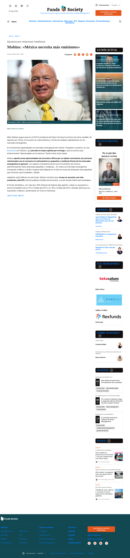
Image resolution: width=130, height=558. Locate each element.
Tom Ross (98, 226)
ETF (75, 21)
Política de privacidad (77, 553)
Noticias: (33, 21)
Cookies (91, 553)
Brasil (10, 196)
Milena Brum (99, 239)
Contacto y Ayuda (95, 539)
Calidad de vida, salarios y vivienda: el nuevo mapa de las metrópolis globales (105, 493)
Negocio (81, 21)
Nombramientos (45, 21)
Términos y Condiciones (58, 553)
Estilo (101, 440)
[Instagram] (15, 5)
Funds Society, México (17, 128)
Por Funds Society (104, 462)
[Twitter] (27, 5)
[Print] (87, 54)
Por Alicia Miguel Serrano (106, 479)
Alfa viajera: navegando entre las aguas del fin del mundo (104, 474)
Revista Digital (107, 141)
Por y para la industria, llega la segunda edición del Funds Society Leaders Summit (111, 401)
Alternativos (58, 21)
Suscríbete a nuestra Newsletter (108, 13)
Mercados (68, 21)
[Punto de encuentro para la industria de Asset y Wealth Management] (65, 10)
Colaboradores (108, 263)
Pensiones (90, 21)
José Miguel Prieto (101, 253)
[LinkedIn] (10, 5)
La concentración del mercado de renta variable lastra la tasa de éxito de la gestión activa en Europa (108, 122)
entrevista (11, 150)
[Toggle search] (120, 21)
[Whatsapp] (91, 54)
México (21, 196)
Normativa (69, 23)
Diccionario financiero (47, 539)
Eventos (103, 370)
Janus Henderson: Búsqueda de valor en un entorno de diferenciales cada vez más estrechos (105, 220)
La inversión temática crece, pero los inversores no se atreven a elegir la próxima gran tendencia (109, 84)
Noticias (4, 527)
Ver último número (109, 198)
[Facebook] (79, 54)
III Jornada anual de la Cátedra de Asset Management (109, 419)
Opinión (102, 209)
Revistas (72, 527)
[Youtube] (21, 5)
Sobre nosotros (108, 333)
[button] (108, 5)
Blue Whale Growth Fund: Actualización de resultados (111, 381)
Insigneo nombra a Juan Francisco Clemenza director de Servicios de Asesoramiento (108, 65)
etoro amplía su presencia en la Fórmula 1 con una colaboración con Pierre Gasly (104, 455)
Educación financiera (46, 543)
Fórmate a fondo (46, 527)
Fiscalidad (43, 531)
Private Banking (102, 21)
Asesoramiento (44, 535)
